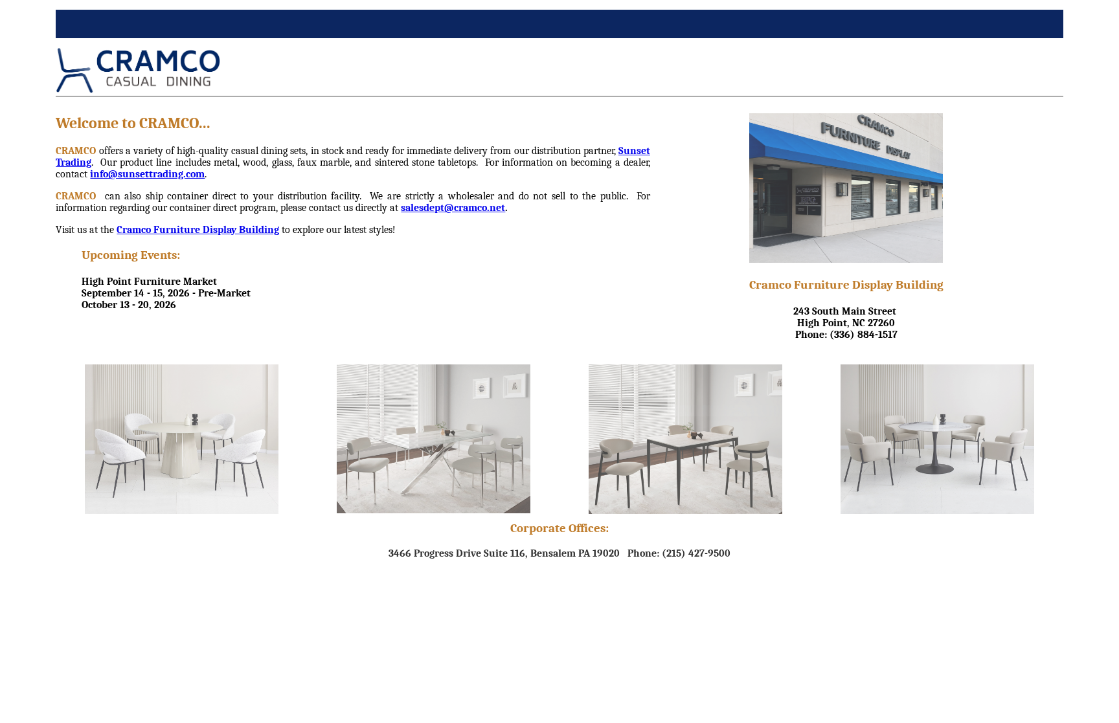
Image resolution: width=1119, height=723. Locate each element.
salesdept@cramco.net (453, 208)
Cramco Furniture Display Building (198, 230)
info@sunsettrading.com (147, 174)
